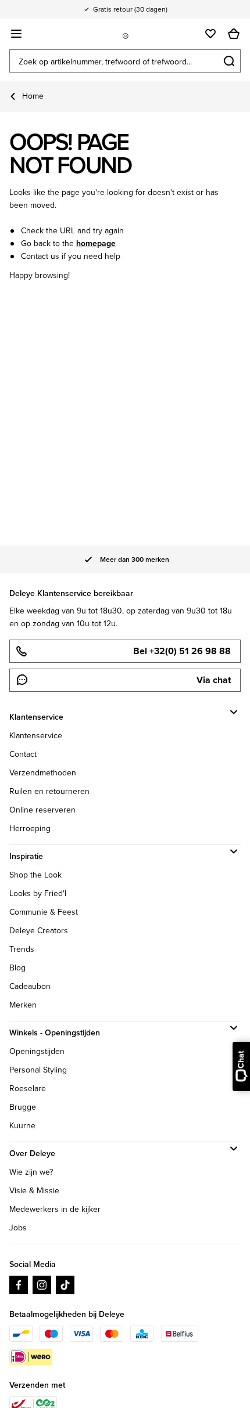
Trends (21, 949)
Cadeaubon (30, 986)
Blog (17, 968)
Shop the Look (35, 875)
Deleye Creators (38, 931)
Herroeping (30, 828)
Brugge (22, 1107)
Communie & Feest (43, 912)
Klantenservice (35, 736)
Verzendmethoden (42, 773)
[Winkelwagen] (234, 34)
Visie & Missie (34, 1191)
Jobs (18, 1228)
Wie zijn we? (31, 1172)
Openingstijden (37, 1051)
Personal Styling (38, 1070)
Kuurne (22, 1126)
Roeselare (27, 1088)
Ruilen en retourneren (49, 791)
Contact (23, 754)
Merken (23, 1005)
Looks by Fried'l (37, 893)
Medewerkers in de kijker (55, 1209)
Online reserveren (42, 810)
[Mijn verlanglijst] (210, 34)
